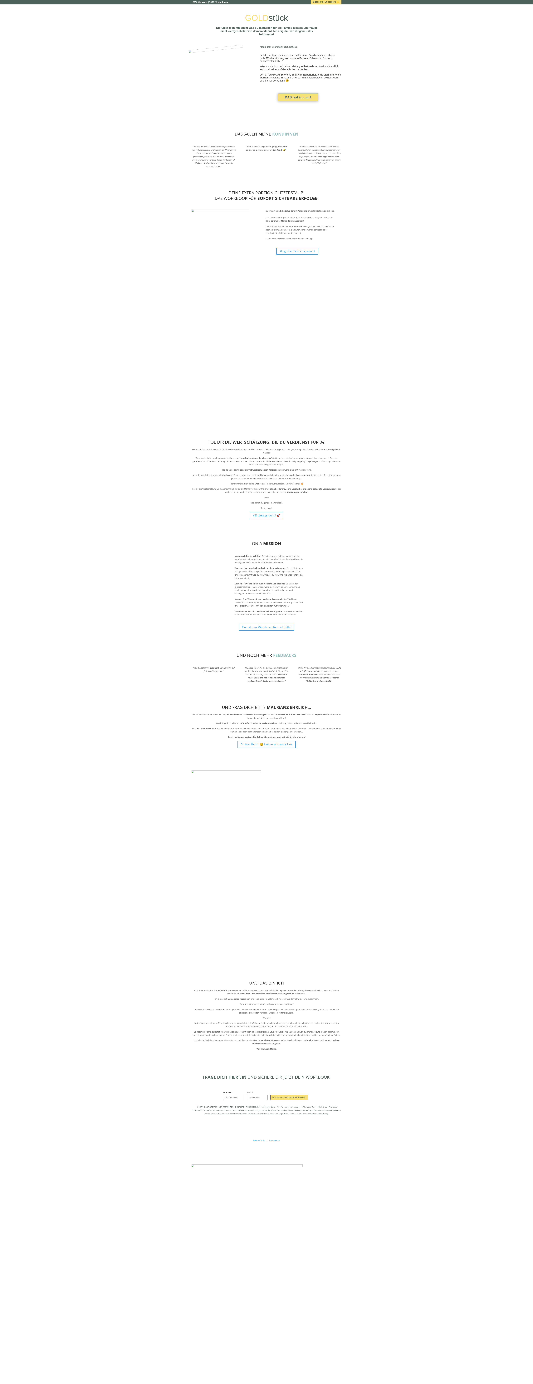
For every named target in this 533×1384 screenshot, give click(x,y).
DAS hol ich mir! (298, 97)
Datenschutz (259, 1140)
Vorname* (227, 1092)
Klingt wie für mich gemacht (297, 251)
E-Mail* (250, 1092)
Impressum (274, 1140)
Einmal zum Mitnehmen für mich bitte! (266, 627)
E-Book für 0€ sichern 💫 (326, 2)
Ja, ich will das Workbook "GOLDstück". (289, 1097)
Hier (285, 1114)
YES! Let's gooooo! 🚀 (266, 515)
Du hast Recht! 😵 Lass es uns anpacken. (267, 744)
